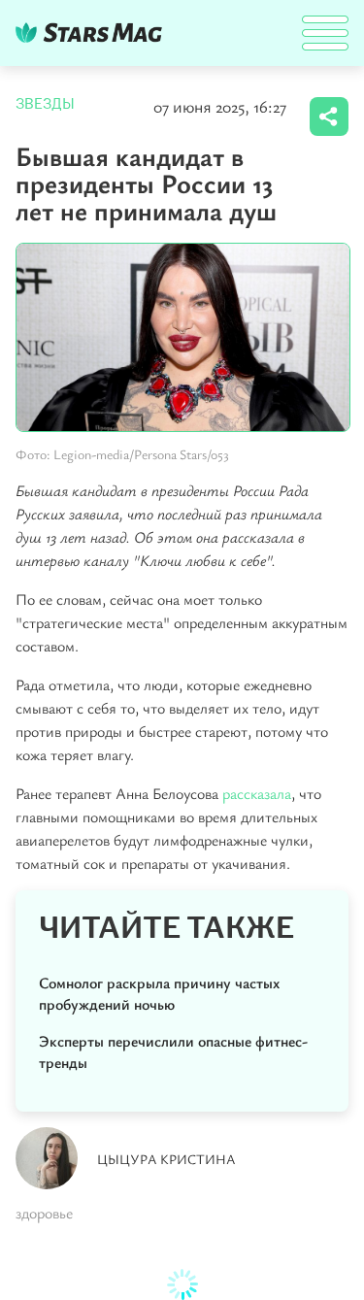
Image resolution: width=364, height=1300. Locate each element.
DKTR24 (93, 32)
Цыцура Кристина (166, 1159)
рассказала (256, 793)
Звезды (45, 104)
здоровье (44, 1212)
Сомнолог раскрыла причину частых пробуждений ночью (159, 993)
